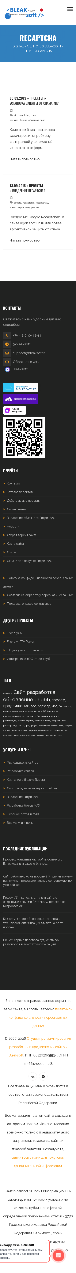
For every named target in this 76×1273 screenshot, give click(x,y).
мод (54, 706)
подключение (51, 735)
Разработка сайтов (20, 771)
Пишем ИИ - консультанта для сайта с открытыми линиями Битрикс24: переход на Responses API (34, 902)
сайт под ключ (16, 730)
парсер (58, 700)
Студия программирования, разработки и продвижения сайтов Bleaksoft (40, 1047)
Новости (13, 526)
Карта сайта (15, 543)
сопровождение (57, 730)
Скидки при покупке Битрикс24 (29, 561)
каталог (21, 721)
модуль (29, 711)
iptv (27, 726)
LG (44, 711)
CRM (25, 730)
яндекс (46, 721)
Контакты (13, 483)
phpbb (42, 699)
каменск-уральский (27, 735)
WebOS (67, 706)
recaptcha (23, 115)
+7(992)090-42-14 (27, 335)
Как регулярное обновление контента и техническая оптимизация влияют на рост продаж (33, 923)
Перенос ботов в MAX (23, 814)
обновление (18, 699)
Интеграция (43, 716)
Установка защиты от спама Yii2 (34, 103)
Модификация (43, 730)
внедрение (32, 207)
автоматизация (44, 726)
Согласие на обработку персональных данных (40, 595)
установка (40, 735)
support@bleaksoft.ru (29, 353)
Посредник (32, 730)
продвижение (16, 706)
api (66, 730)
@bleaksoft (22, 344)
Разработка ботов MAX (23, 805)
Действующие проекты (23, 500)
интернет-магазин (13, 711)
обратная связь (37, 120)
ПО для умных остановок (25, 650)
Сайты (21, 726)
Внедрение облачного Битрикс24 (30, 518)
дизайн (54, 716)
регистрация (9, 721)
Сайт (19, 692)
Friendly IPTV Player (20, 641)
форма (23, 120)
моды (63, 721)
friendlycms (7, 693)
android (16, 735)
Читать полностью (25, 159)
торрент (56, 721)
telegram (68, 726)
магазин (30, 716)
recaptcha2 (41, 202)
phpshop (44, 706)
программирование (13, 716)
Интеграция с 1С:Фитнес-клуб (28, 659)
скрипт (29, 721)
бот (61, 706)
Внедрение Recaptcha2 (28, 190)
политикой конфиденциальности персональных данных (40, 1017)
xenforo (54, 726)
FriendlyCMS (15, 633)
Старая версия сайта (22, 535)
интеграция (17, 207)
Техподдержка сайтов (22, 762)
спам (34, 115)
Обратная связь (25, 362)
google (17, 202)
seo (33, 706)
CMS (59, 735)
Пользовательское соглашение (29, 603)
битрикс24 (52, 711)
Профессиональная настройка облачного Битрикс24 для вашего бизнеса (32, 861)
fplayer (34, 726)
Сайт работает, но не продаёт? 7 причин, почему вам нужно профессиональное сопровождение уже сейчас (38, 881)
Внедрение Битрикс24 (22, 797)
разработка (41, 692)
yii (15, 115)
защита (14, 120)
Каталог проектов (20, 492)
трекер (38, 721)
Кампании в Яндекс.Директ (26, 779)
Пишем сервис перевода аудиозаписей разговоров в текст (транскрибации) (31, 942)
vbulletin (6, 730)
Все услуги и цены (20, 822)
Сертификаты (16, 509)
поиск (61, 726)
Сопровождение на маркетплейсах (32, 788)
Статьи (11, 552)
